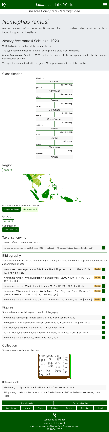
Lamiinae (54, 128)
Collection (85, 408)
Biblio (40, 408)
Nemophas (54, 147)
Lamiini (54, 138)
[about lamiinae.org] (5, 4)
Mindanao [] (30, 209)
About (100, 408)
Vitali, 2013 (58, 327)
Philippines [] (11, 209)
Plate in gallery (28, 403)
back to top (11, 408)
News (27, 408)
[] (11, 229)
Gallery (69, 408)
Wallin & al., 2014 (79, 332)
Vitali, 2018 (53, 337)
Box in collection (80, 403)
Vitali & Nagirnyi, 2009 (78, 322)
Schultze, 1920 (36, 248)
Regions (54, 408)
